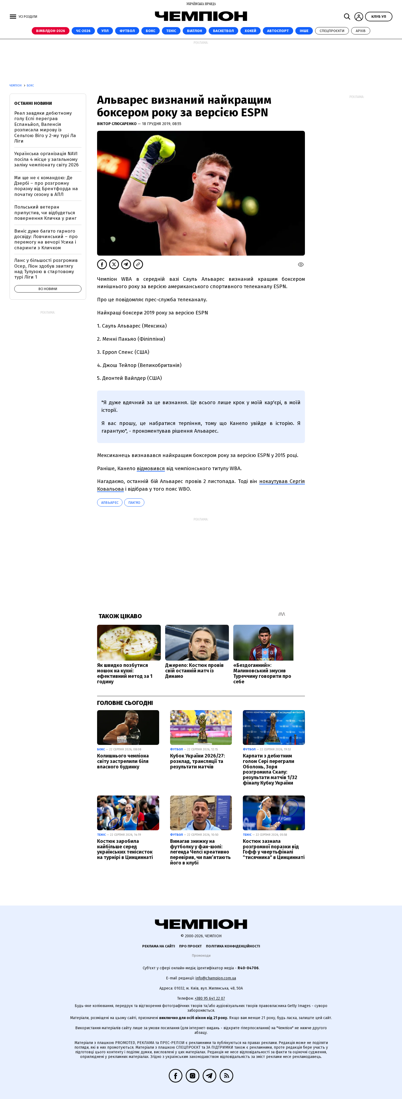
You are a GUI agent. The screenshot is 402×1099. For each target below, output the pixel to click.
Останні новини (33, 103)
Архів (361, 31)
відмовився (151, 468)
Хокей (250, 31)
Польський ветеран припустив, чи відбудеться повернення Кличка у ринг (45, 212)
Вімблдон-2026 (50, 31)
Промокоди (201, 955)
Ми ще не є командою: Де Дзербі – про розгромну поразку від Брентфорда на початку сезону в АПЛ (46, 186)
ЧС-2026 (83, 31)
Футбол (127, 31)
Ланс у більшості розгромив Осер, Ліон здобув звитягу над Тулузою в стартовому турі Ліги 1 (46, 269)
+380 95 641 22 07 (210, 998)
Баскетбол (223, 31)
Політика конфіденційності (233, 946)
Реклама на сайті (158, 946)
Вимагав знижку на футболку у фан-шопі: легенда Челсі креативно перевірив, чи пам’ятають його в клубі (200, 852)
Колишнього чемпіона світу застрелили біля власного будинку (123, 761)
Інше (304, 31)
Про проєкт (190, 946)
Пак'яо (134, 503)
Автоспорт (278, 31)
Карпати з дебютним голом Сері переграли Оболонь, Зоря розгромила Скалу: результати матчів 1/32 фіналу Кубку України (270, 769)
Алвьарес (109, 503)
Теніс (171, 31)
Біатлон (194, 31)
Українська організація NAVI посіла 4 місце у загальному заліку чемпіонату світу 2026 (46, 159)
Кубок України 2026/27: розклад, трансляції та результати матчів (197, 761)
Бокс (150, 31)
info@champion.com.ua (216, 978)
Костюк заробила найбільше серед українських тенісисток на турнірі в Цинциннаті (125, 849)
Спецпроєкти (332, 31)
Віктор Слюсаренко (117, 124)
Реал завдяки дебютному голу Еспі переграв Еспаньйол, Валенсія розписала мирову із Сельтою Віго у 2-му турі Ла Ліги (45, 127)
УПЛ (105, 31)
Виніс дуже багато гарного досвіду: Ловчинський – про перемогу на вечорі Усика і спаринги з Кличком (46, 239)
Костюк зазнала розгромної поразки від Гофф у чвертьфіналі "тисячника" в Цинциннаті (274, 849)
